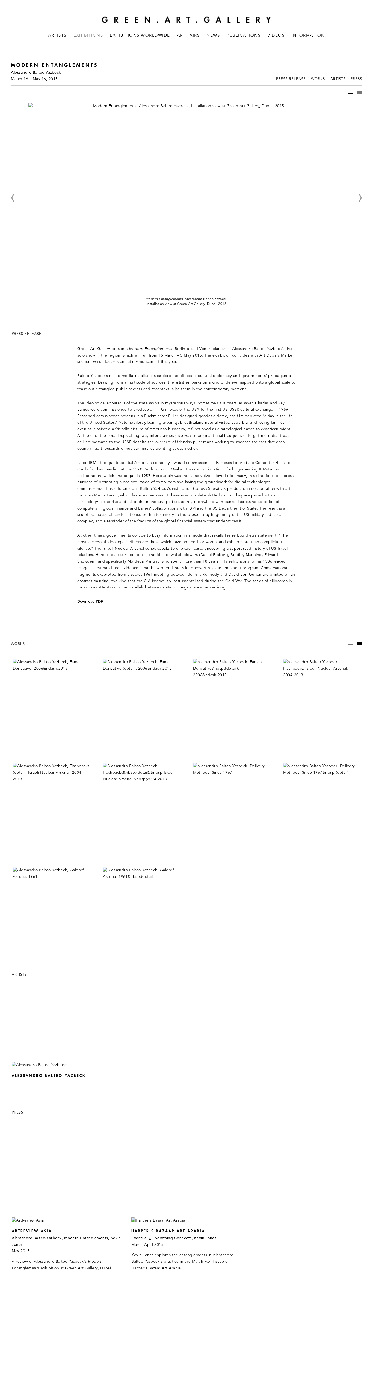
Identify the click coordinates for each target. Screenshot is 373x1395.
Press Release (291, 79)
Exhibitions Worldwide (140, 35)
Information (308, 35)
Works (318, 79)
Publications (243, 35)
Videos (276, 35)
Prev (13, 197)
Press (356, 79)
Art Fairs (188, 35)
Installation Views (350, 92)
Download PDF (90, 601)
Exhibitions (88, 35)
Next (360, 197)
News (213, 35)
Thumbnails (359, 92)
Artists (57, 35)
